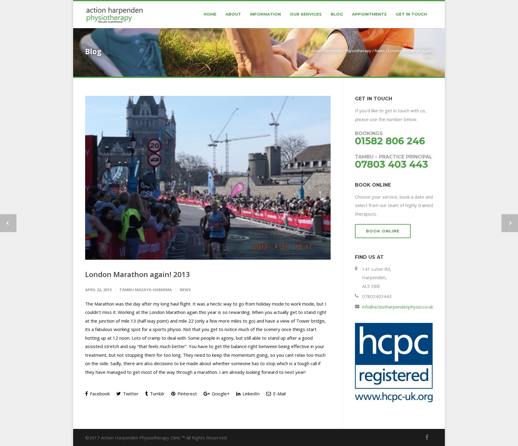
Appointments (369, 14)
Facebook (99, 394)
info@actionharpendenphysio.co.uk (397, 307)
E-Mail (279, 394)
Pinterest (186, 394)
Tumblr (157, 394)
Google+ (220, 394)
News (380, 50)
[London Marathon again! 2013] (208, 178)
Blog (337, 14)
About (233, 14)
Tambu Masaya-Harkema (145, 289)
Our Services (306, 14)
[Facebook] (427, 437)
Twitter (130, 394)
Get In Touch (411, 14)
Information (265, 14)
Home (210, 14)
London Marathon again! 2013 (137, 274)
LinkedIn (250, 394)
